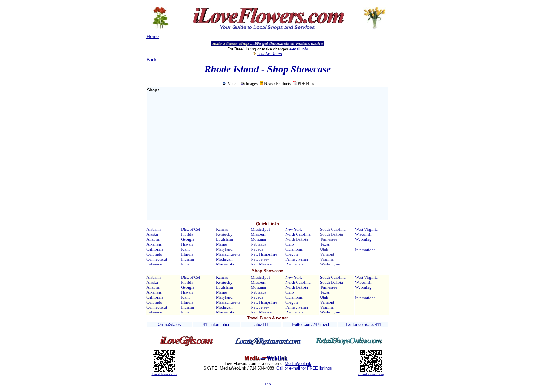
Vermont (327, 302)
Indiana (187, 259)
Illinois (187, 254)
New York (293, 229)
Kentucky (224, 282)
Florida (187, 234)
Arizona (153, 239)
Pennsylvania (296, 259)
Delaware (154, 264)
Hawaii (187, 244)
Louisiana (224, 239)
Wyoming (363, 239)
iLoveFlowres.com (164, 374)
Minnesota (225, 264)
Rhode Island (296, 264)
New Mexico (261, 264)
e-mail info (298, 49)
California (154, 249)
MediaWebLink (298, 363)
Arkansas (154, 244)
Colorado (154, 254)
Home (152, 36)
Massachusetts (228, 254)
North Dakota (296, 287)
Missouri (258, 234)
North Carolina (298, 234)
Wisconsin (363, 234)
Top (267, 384)
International (366, 250)
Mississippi (260, 229)
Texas (325, 244)
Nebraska (258, 292)
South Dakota (331, 282)
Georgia (187, 239)
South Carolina (333, 277)
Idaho (186, 249)
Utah (324, 297)
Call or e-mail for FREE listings (304, 368)
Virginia (327, 307)
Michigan (224, 259)
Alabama (153, 229)
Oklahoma (294, 249)
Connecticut (156, 259)
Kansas (222, 277)
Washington (330, 312)
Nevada (257, 297)
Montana (258, 239)
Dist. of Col (190, 229)
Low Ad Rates (269, 53)
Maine (221, 244)
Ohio (289, 244)
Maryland (224, 297)
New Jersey (260, 307)
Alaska (152, 234)
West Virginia (366, 229)
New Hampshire (264, 254)
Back (151, 59)
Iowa (185, 264)
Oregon (291, 254)
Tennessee (328, 287)
